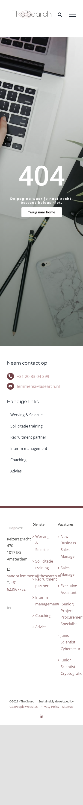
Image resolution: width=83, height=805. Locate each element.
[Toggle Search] (60, 14)
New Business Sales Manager (67, 546)
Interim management (41, 601)
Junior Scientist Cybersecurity (67, 642)
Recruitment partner (41, 582)
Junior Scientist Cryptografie (67, 667)
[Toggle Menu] (72, 15)
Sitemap (68, 707)
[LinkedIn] (9, 607)
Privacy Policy (50, 707)
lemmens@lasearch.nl (38, 386)
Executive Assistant (67, 589)
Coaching (41, 615)
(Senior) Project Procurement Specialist (67, 614)
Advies (41, 626)
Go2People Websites (23, 707)
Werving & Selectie (41, 543)
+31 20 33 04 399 (33, 376)
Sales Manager (67, 571)
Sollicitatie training (41, 564)
